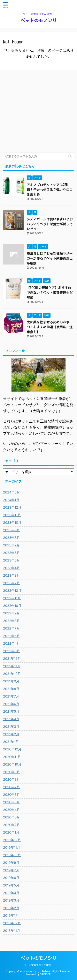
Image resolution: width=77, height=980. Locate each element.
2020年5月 (11, 802)
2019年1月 (11, 915)
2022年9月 (11, 613)
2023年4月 (11, 568)
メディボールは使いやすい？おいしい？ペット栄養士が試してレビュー (50, 224)
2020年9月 (11, 772)
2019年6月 (11, 878)
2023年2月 (11, 583)
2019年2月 (11, 908)
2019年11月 (11, 847)
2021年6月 (11, 704)
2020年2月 (11, 825)
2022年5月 (11, 636)
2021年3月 (11, 726)
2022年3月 (11, 651)
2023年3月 (11, 575)
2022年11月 (12, 598)
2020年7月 (11, 787)
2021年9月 (11, 681)
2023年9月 (11, 530)
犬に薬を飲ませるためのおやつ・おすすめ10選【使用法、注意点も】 (50, 327)
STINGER (45, 974)
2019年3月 (11, 900)
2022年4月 (11, 643)
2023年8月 (11, 538)
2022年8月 (11, 621)
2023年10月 (12, 522)
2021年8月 (11, 689)
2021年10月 (12, 674)
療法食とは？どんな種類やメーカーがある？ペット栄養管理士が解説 (50, 258)
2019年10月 (12, 855)
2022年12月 (12, 590)
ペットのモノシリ (39, 20)
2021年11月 (11, 666)
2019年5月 (11, 885)
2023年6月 (11, 553)
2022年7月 (11, 628)
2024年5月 (11, 492)
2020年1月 (11, 832)
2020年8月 (11, 779)
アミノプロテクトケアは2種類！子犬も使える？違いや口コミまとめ (50, 189)
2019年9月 (11, 863)
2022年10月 (12, 606)
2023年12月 (12, 507)
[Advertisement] (38, 112)
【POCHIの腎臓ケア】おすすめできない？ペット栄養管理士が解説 (50, 292)
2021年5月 (11, 711)
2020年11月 (12, 757)
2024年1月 (11, 500)
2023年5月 (11, 560)
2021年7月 (11, 696)
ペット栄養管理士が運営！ (38, 965)
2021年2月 (11, 734)
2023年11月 (12, 515)
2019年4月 (11, 893)
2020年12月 (12, 749)
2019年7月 (11, 870)
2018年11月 (11, 931)
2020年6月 (11, 794)
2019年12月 (12, 840)
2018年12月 (12, 923)
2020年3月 (11, 817)
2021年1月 (11, 742)
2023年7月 (11, 545)
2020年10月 (12, 764)
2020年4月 (11, 810)
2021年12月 (12, 658)
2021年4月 (11, 719)
